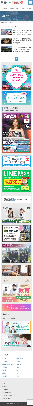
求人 (18, 373)
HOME (2, 22)
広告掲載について (7, 389)
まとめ (12, 8)
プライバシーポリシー (8, 395)
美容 (18, 376)
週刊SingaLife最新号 (11, 109)
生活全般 (5, 8)
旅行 (18, 370)
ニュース (19, 364)
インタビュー (6, 361)
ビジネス (4, 367)
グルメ (18, 8)
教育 (23, 8)
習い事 (29, 8)
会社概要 (4, 386)
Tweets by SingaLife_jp (8, 318)
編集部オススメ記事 (8, 364)
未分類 (4, 373)
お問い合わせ (6, 398)
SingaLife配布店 (6, 392)
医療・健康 (20, 358)
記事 (3, 383)
